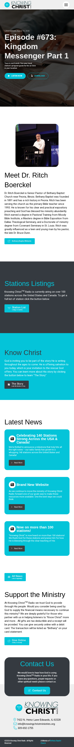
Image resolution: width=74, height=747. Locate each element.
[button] (66, 4)
